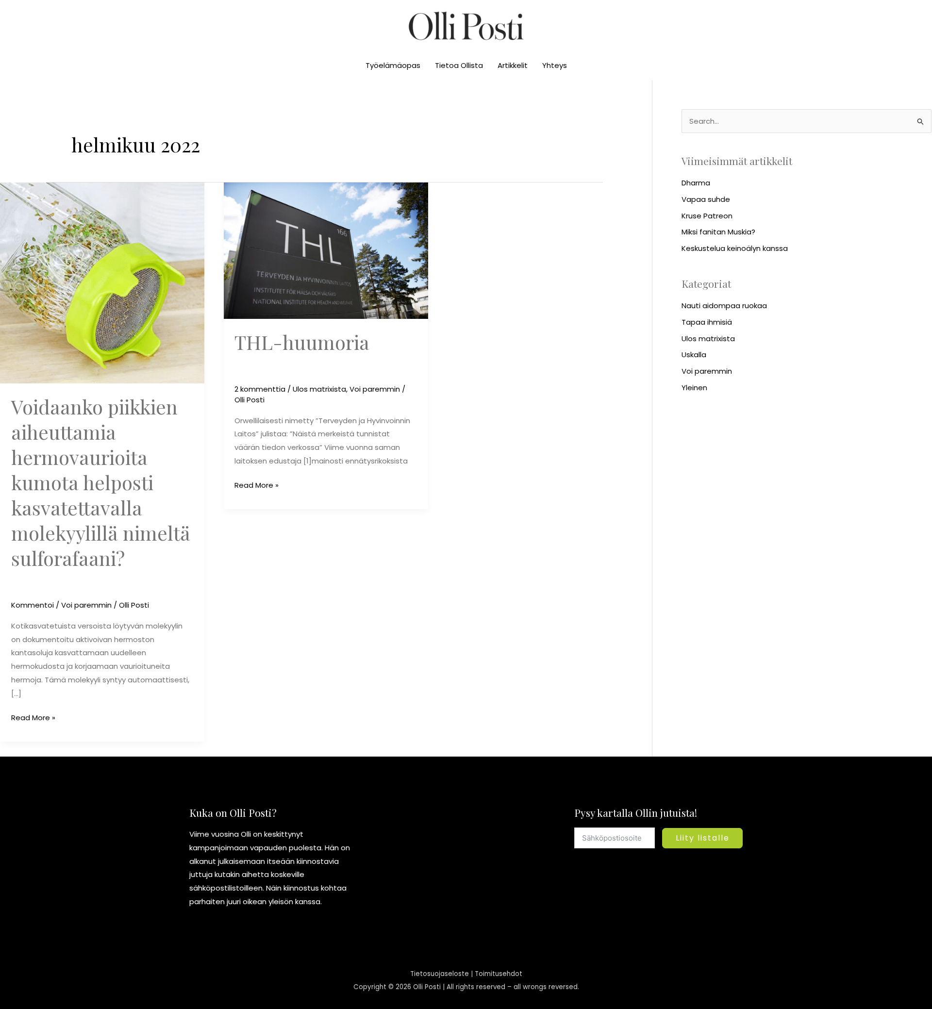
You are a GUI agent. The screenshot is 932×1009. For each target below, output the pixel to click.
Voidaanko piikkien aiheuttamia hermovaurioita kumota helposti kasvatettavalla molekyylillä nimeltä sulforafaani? (100, 482)
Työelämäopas (393, 65)
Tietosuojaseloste (439, 973)
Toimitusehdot (498, 973)
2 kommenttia (259, 389)
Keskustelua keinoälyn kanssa (735, 248)
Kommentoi (32, 605)
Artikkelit (513, 65)
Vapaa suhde (706, 199)
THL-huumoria (301, 342)
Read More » (33, 717)
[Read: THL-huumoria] (326, 250)
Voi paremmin (86, 605)
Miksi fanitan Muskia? (718, 232)
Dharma (696, 183)
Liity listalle (703, 838)
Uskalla (694, 354)
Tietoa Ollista (459, 65)
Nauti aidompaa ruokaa (724, 305)
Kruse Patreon (707, 216)
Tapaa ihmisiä (707, 322)
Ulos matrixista (319, 389)
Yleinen (694, 387)
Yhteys (554, 65)
